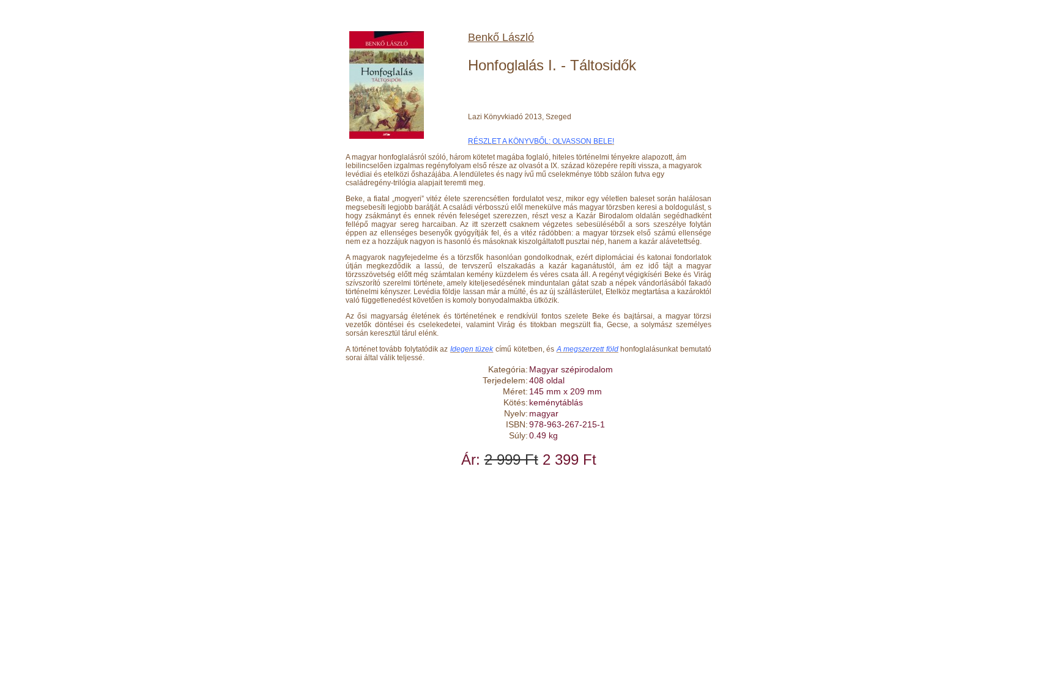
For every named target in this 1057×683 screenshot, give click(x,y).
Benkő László (501, 37)
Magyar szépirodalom (571, 369)
